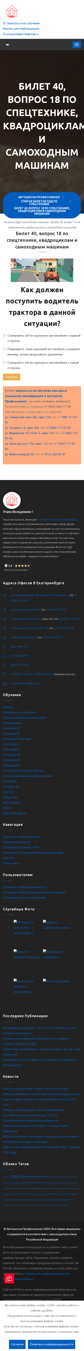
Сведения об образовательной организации (33, 852)
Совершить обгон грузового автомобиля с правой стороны (43, 338)
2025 (48, 1200)
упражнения (25, 1183)
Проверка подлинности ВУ (21, 847)
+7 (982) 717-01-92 (58, 428)
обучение (28, 1176)
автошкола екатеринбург (32, 1188)
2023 (27, 1205)
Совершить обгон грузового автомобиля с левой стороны (43, 365)
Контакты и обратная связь (22, 837)
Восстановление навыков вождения (27, 776)
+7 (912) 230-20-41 (53, 454)
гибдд (54, 1183)
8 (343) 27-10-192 (57, 609)
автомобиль (73, 1194)
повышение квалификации (51, 1194)
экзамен (53, 1177)
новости (60, 1188)
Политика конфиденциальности (24, 887)
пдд (15, 1176)
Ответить (11, 377)
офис (36, 1205)
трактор (66, 1183)
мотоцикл (14, 1183)
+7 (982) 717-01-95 (21, 674)
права (5, 1183)
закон (11, 1194)
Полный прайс (12, 723)
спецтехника (68, 1188)
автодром (36, 1183)
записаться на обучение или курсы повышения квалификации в (36, 396)
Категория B (11, 733)
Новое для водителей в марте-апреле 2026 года (35, 1089)
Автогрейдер (12, 802)
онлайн (59, 1183)
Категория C (11, 744)
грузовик (65, 1194)
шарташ (5, 1194)
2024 (22, 1205)
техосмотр (73, 1183)
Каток (7, 808)
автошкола (6, 1177)
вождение (72, 1177)
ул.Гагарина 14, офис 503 (25, 609)
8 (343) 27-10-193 (64, 628)
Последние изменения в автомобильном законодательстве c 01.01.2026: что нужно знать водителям (35, 1126)
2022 (11, 1188)
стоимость (46, 1183)
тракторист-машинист (60, 1205)
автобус (16, 1205)
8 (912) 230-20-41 (52, 637)
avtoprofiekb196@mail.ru (22, 34)
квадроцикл (27, 1200)
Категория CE (12, 760)
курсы (5, 1188)
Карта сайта (11, 863)
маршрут (44, 1188)
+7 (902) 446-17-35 (43, 674)
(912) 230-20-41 (19, 655)
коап (34, 1200)
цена (32, 1205)
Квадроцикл (11, 765)
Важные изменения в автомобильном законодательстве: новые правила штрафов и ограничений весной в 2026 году (41, 1099)
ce (40, 1205)
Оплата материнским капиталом (24, 717)
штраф (16, 1188)
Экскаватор (11, 786)
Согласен (17, 1344)
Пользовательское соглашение (24, 897)
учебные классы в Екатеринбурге (57, 519)
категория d (56, 1200)
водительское (47, 1205)
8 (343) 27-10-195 (69, 618)
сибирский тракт (16, 1200)
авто (20, 1188)
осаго (76, 1188)
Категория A (11, 728)
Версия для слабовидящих (21, 28)
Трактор (8, 792)
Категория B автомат (17, 739)
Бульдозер (10, 797)
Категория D (11, 749)
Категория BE (12, 755)
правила (38, 1194)
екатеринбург (7, 1205)
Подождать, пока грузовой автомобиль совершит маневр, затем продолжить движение (43, 351)
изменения (42, 1176)
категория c (41, 1200)
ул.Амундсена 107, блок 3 (26, 618)
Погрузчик (10, 781)
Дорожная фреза (14, 813)
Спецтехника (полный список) (23, 770)
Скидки (8, 707)
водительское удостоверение (24, 1194)
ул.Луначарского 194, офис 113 (29, 628)
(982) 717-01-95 (19, 665)
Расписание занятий (16, 842)
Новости (8, 858)
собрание (63, 1177)
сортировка (52, 1188)
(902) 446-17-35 (19, 646)
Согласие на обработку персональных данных (34, 892)
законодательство (67, 1200)
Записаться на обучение (23, 23)
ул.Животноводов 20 (23, 637)
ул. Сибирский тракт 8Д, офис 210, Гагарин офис (39, 595)
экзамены (6, 1200)
